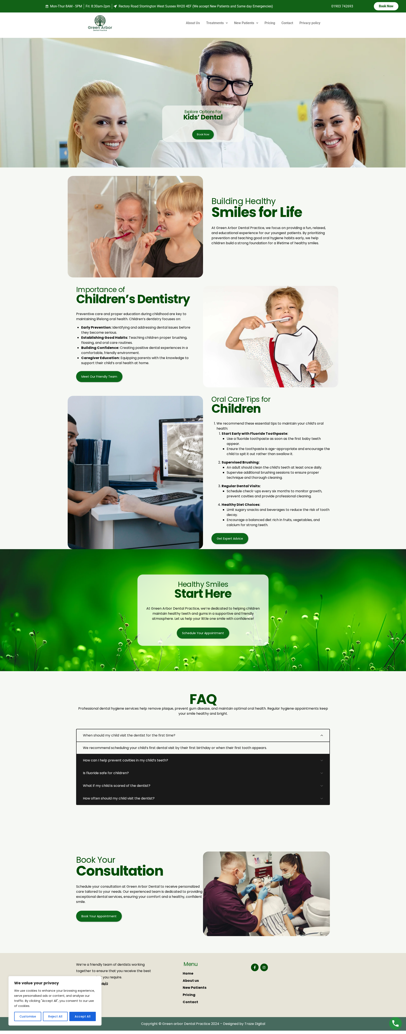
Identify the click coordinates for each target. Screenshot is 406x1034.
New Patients (244, 23)
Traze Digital (254, 1023)
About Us (193, 23)
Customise (27, 1016)
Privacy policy (309, 23)
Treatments (215, 23)
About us (191, 980)
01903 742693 (342, 6)
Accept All (83, 1016)
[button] (217, 23)
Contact (287, 23)
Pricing (270, 23)
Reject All (55, 1016)
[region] (55, 1001)
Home (188, 973)
